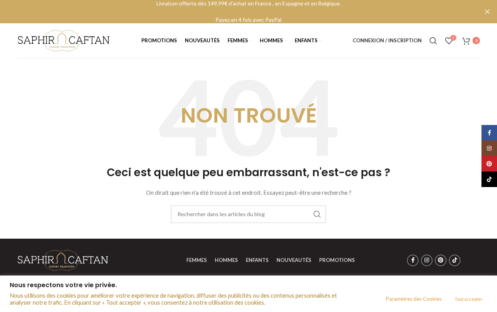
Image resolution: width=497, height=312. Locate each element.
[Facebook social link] (413, 260)
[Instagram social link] (427, 260)
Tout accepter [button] (469, 299)
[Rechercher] (433, 41)
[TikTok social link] (455, 260)
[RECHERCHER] (317, 214)
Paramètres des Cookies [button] (413, 299)
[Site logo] (63, 39)
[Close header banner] (487, 11)
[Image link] (63, 259)
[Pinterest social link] (441, 260)
